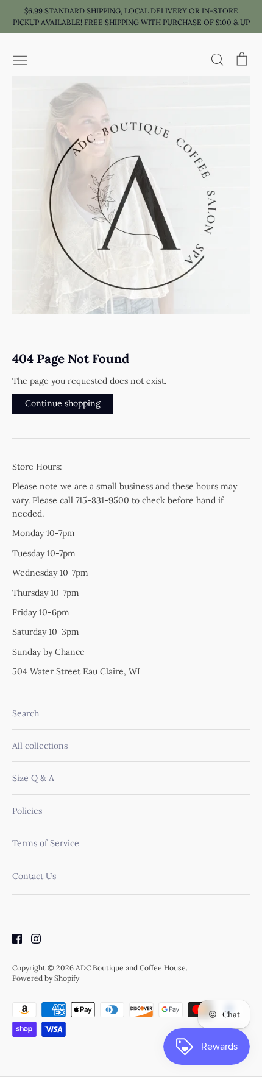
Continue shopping (63, 403)
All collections (40, 745)
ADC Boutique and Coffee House (131, 967)
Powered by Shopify (45, 978)
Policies (27, 810)
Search (25, 713)
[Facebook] (12, 938)
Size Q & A (33, 777)
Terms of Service (45, 843)
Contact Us (34, 875)
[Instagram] (31, 938)
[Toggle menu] (20, 59)
